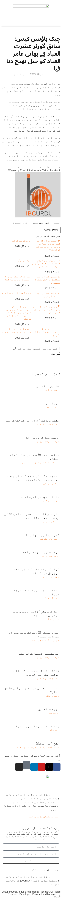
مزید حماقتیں (48, 709)
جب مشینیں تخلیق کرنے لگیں (38, 653)
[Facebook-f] (56, 767)
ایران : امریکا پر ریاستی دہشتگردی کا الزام (47, 332)
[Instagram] (19, 767)
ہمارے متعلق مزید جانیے (44, 816)
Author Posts (51, 230)
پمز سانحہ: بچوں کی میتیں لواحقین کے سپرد (16, 330)
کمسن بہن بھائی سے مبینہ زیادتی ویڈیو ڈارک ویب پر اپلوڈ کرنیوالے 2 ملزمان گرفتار (18, 312)
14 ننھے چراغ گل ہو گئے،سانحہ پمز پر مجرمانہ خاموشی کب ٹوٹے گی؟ (48, 245)
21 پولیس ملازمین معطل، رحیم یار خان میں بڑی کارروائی (45, 309)
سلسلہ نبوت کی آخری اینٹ (40, 496)
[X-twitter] (49, 767)
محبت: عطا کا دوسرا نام (16, 293)
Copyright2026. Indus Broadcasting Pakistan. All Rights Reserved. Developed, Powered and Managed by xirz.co (31, 894)
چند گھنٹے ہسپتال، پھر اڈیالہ (35, 726)
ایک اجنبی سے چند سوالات (41, 552)
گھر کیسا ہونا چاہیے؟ (42, 535)
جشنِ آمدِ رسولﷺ (47, 743)
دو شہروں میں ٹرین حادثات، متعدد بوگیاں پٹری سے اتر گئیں (46, 263)
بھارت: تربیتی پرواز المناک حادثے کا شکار (17, 278)
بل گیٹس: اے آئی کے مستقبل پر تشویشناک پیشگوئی (47, 279)
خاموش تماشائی (21, 240)
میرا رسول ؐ (24, 260)
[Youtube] (41, 767)
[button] (31, 26)
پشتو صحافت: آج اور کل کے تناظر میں (46, 294)
